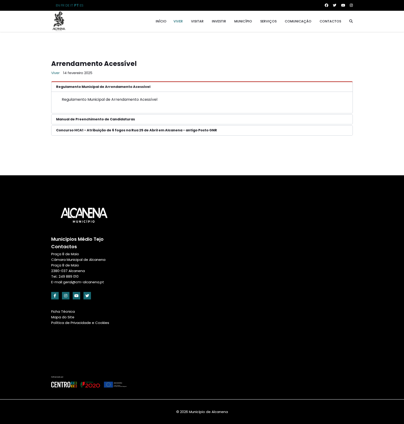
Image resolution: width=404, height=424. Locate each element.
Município (243, 21)
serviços (268, 21)
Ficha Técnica (63, 311)
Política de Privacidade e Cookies (80, 322)
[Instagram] (351, 5)
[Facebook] (326, 5)
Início (161, 21)
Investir (219, 21)
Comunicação (298, 21)
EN (58, 5)
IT (71, 5)
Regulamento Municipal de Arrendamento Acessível (109, 99)
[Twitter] (334, 5)
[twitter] (87, 295)
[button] (202, 86)
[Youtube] (343, 5)
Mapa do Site (62, 317)
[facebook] (55, 295)
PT (76, 5)
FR (63, 5)
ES (81, 5)
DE (67, 5)
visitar (197, 21)
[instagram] (65, 295)
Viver (178, 21)
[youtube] (76, 295)
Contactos (330, 21)
